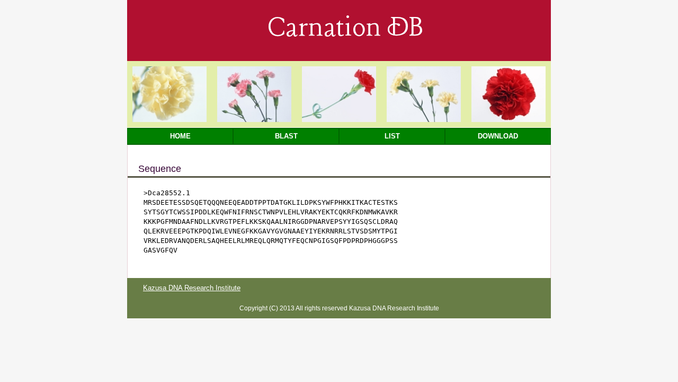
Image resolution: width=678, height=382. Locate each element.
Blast (286, 136)
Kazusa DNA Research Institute (191, 288)
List (392, 136)
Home (180, 136)
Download (498, 136)
